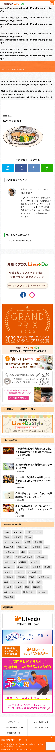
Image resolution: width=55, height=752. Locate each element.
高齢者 (7, 537)
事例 (6, 582)
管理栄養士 (41, 557)
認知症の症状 (23, 567)
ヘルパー (7, 572)
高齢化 (32, 577)
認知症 (28, 537)
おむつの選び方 (33, 572)
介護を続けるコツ (33, 532)
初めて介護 (8, 547)
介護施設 (17, 537)
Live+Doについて (41, 722)
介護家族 (21, 577)
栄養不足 (36, 567)
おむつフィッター (11, 592)
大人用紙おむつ (10, 552)
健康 (23, 552)
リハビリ (34, 562)
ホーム (4, 69)
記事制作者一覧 (13, 733)
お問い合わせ (13, 722)
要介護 (47, 567)
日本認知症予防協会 (24, 557)
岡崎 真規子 (26, 193)
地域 (31, 582)
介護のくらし (23, 547)
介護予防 (7, 557)
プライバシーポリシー (13, 727)
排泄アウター (28, 592)
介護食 (28, 542)
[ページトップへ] (51, 737)
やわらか (42, 592)
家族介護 (38, 542)
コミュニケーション (12, 542)
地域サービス (9, 562)
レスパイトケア (18, 582)
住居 (39, 582)
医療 (27, 587)
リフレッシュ (34, 552)
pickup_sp (18, 532)
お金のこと (8, 567)
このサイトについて (41, 727)
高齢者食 (37, 587)
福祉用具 (23, 562)
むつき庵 (7, 587)
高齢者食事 (8, 597)
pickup (6, 532)
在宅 (46, 547)
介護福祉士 (8, 577)
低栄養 (18, 587)
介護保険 (36, 547)
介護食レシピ (44, 577)
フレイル (19, 572)
